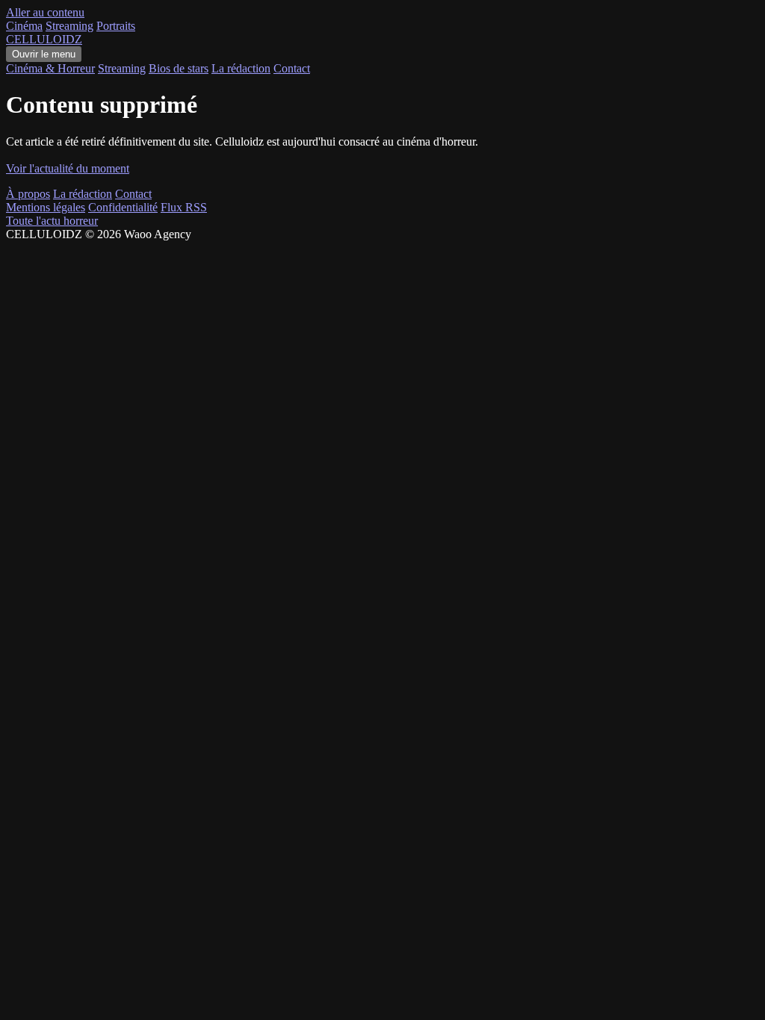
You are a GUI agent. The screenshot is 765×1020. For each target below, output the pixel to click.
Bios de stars (178, 68)
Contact (291, 68)
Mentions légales (45, 207)
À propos (28, 193)
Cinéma (24, 25)
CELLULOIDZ (44, 39)
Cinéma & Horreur (50, 68)
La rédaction (240, 68)
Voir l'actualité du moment (67, 168)
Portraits (115, 25)
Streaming (69, 25)
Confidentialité (123, 207)
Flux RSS (184, 207)
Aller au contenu (45, 12)
